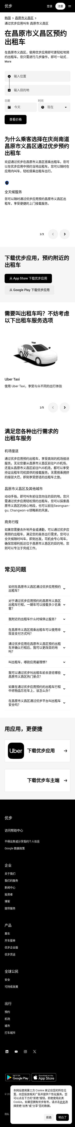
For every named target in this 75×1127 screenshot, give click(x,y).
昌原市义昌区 (24, 18)
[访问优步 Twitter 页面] (34, 1051)
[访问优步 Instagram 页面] (25, 1051)
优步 (8, 6)
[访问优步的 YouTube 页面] (16, 1051)
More (8, 61)
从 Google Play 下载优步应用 (29, 290)
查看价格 (15, 119)
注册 (60, 6)
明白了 (62, 1117)
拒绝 (49, 1117)
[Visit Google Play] (17, 1078)
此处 (62, 1101)
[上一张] (53, 234)
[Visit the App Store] (44, 1077)
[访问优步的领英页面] (7, 1051)
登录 (49, 6)
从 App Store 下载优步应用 (28, 278)
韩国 (8, 18)
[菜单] (69, 6)
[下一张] (65, 234)
